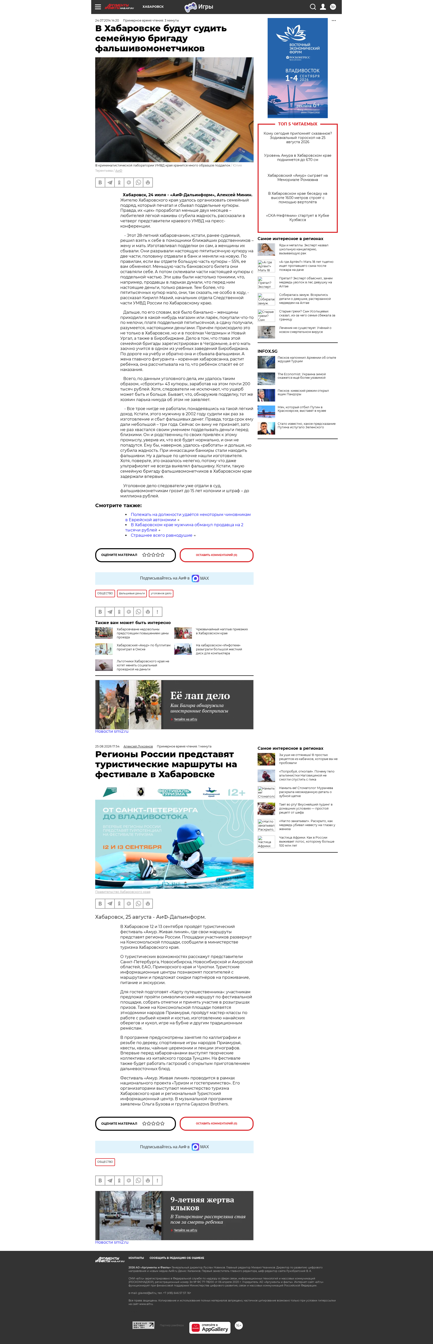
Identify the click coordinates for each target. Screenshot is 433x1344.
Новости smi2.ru (112, 731)
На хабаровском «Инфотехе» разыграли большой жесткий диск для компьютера (219, 649)
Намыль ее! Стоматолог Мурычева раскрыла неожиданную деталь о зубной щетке (306, 792)
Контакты (136, 1258)
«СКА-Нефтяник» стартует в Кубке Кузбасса (297, 218)
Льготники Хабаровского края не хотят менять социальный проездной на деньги (143, 665)
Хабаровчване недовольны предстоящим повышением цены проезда (143, 633)
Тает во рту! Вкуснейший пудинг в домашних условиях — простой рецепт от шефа (306, 808)
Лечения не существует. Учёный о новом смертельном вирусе (305, 330)
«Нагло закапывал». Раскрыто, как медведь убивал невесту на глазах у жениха (307, 825)
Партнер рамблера (172, 1325)
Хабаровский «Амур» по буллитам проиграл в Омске (143, 647)
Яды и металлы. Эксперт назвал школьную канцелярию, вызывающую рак (304, 249)
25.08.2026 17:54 (107, 746)
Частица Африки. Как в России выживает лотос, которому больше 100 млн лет (306, 841)
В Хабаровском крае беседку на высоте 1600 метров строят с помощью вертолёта (297, 197)
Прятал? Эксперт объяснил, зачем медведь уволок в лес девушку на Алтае (306, 282)
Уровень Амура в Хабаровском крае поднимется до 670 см (298, 157)
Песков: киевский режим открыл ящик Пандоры (303, 392)
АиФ (118, 170)
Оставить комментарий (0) (216, 555)
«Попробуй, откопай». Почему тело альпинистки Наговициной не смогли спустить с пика (307, 775)
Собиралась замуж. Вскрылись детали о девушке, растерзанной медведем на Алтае (305, 299)
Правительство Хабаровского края (122, 892)
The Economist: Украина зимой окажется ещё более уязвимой (302, 375)
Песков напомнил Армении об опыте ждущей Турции (307, 359)
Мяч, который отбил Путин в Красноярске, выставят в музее (302, 409)
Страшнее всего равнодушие (161, 535)
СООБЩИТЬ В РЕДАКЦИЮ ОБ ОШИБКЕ (177, 1258)
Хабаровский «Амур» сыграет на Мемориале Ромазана (298, 177)
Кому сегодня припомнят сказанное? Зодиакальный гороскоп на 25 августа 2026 (298, 137)
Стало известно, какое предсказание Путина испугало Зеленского (307, 425)
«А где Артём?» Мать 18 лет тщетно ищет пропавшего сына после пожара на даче (306, 266)
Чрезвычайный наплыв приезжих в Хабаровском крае (222, 631)
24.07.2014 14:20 (107, 20)
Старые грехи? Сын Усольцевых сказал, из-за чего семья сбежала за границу (307, 315)
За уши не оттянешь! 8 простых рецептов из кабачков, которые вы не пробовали (308, 759)
